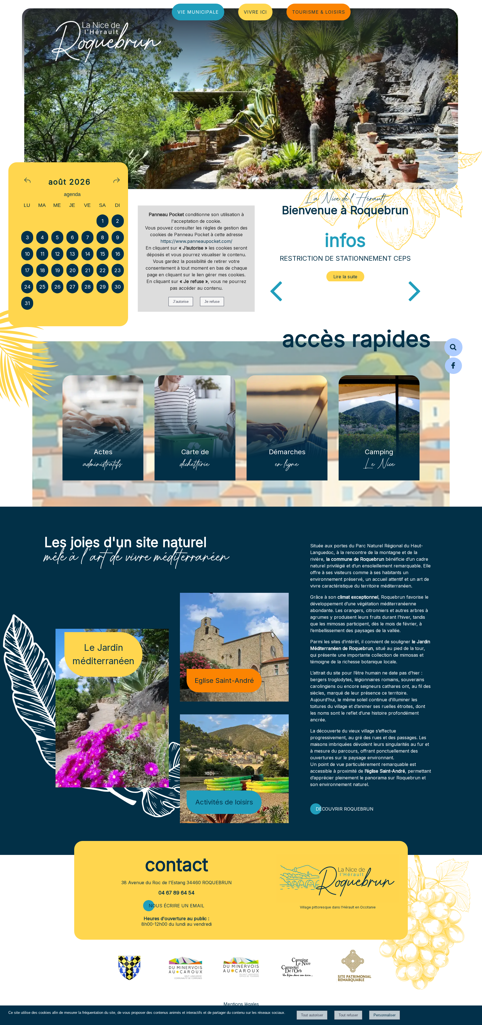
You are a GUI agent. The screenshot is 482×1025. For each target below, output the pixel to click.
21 (87, 270)
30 (117, 287)
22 (103, 270)
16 (117, 254)
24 (27, 287)
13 (72, 254)
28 (88, 287)
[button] (453, 347)
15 (102, 254)
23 (117, 270)
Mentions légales (241, 1004)
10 (27, 254)
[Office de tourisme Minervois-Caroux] (241, 990)
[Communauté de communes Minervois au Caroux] (185, 977)
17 (27, 270)
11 (42, 254)
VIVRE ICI (255, 12)
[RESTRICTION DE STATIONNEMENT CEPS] (345, 276)
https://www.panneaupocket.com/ (196, 241)
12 (57, 254)
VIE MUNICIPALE (198, 12)
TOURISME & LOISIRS (318, 12)
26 (57, 287)
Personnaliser (384, 1015)
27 (72, 287)
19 (57, 270)
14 (87, 254)
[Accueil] (73, 40)
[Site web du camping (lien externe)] (296, 977)
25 (42, 287)
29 (103, 287)
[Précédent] (276, 290)
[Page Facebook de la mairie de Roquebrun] (453, 373)
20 (72, 270)
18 (42, 270)
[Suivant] (415, 290)
